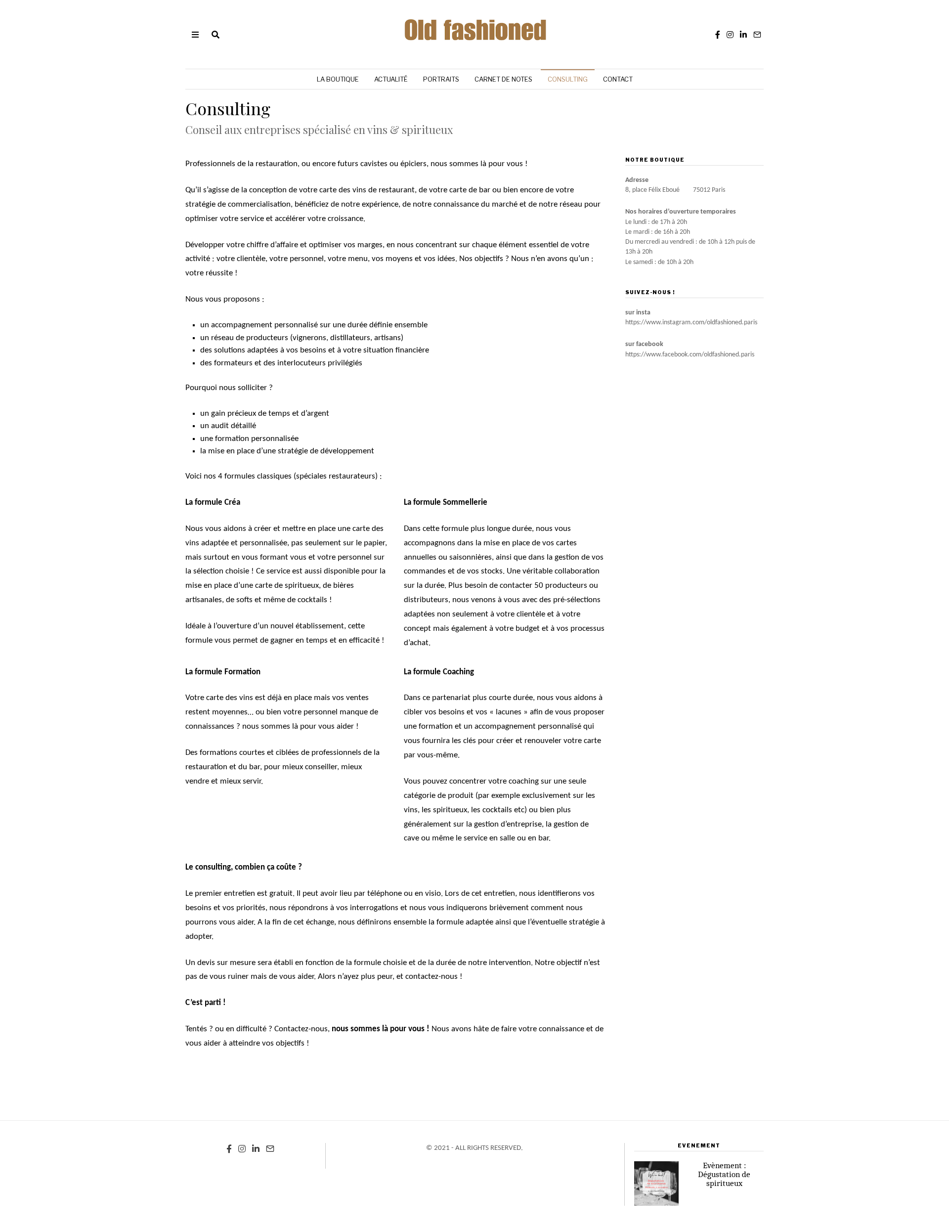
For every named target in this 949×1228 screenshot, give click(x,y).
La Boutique (338, 79)
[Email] (757, 35)
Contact (618, 79)
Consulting (568, 79)
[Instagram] (730, 35)
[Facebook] (718, 35)
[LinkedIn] (743, 35)
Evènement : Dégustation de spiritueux (724, 1174)
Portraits (441, 79)
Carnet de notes (503, 79)
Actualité (391, 79)
